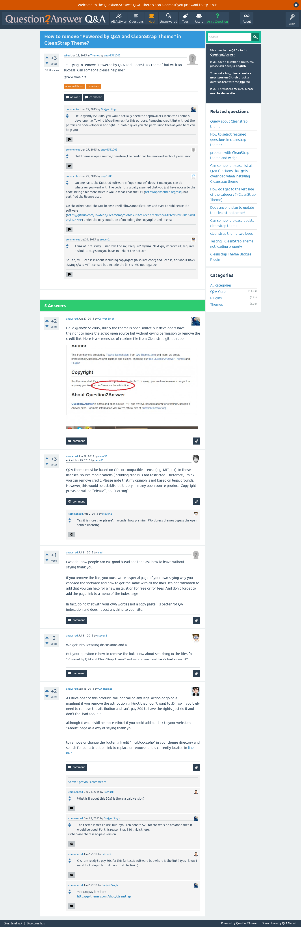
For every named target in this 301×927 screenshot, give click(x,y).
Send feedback (13, 923)
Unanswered (168, 21)
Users (199, 21)
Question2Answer (222, 54)
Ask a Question (217, 21)
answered (72, 318)
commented (73, 109)
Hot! (152, 21)
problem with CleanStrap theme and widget (229, 155)
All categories (221, 285)
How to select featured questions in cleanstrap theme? (228, 139)
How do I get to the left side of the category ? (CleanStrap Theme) (233, 194)
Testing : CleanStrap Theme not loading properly (231, 243)
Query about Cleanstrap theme (228, 123)
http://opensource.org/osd (163, 192)
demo (168, 5)
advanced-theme (74, 86)
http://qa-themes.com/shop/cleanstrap (104, 896)
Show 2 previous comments (87, 782)
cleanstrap (93, 86)
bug (242, 82)
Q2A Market (289, 923)
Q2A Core (218, 292)
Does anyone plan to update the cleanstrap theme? (232, 210)
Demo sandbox (36, 923)
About (247, 21)
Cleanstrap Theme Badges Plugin (230, 256)
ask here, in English (232, 66)
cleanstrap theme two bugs (231, 233)
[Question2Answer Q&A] (55, 18)
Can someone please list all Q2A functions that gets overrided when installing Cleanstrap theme (231, 173)
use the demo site (222, 93)
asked (67, 55)
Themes (95, 55)
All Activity (118, 21)
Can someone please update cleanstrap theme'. (232, 223)
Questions (136, 21)
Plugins (216, 298)
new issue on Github (224, 77)
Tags (185, 21)
